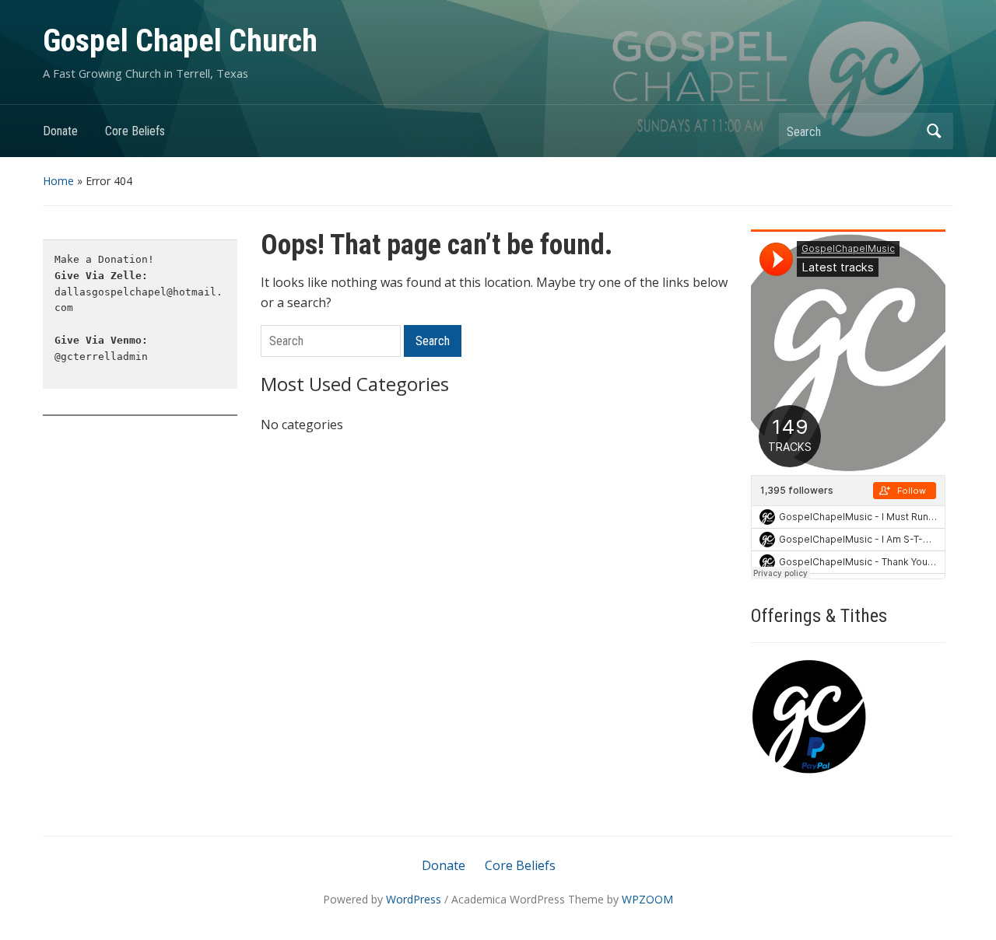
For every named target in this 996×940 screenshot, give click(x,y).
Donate (60, 131)
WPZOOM (647, 899)
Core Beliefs (135, 131)
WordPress (413, 899)
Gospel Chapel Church (180, 41)
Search (933, 131)
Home (58, 180)
